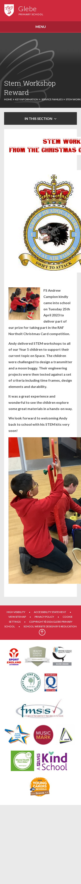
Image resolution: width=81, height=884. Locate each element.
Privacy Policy (44, 616)
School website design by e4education (50, 626)
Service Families (52, 99)
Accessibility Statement (50, 612)
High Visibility (16, 612)
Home (8, 99)
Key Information (26, 99)
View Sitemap (17, 616)
